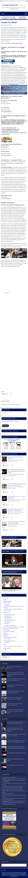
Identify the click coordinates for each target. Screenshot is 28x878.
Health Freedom (6, 602)
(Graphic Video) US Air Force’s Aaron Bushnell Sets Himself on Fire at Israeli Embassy (15, 730)
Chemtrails (6, 604)
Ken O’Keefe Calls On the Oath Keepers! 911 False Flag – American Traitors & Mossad (16, 711)
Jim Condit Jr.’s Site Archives (9, 625)
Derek (4, 793)
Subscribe (5, 425)
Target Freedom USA (17, 124)
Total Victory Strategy (8, 27)
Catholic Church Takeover (9, 614)
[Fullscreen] (24, 566)
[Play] (3, 566)
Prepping (5, 632)
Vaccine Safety (7, 610)
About (4, 644)
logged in (9, 404)
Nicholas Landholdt (7, 798)
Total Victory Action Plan (19, 39)
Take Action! (7, 642)
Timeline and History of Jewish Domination (16, 778)
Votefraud (6, 623)
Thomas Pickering (7, 783)
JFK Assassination (8, 619)
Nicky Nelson (5, 777)
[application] (14, 561)
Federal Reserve (8, 617)
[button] (14, 560)
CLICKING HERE (22, 37)
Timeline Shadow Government (10, 637)
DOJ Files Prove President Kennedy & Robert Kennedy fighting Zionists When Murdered (16, 471)
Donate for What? (7, 648)
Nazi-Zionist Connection (9, 620)
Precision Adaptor (7, 795)
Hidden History (6, 612)
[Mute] (22, 566)
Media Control (6, 629)
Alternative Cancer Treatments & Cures (13, 609)
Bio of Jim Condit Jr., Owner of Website (13, 646)
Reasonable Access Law (19, 236)
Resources (5, 635)
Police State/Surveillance (8, 631)
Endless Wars (6, 598)
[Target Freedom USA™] (14, 6)
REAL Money (6, 634)
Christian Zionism (8, 616)
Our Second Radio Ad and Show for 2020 (16, 752)
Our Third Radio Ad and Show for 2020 (15, 765)
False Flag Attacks (7, 601)
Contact (5, 649)
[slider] (13, 566)
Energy (4, 599)
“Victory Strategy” (5, 124)
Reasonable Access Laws (9, 640)
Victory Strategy (7, 638)
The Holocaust (7, 622)
